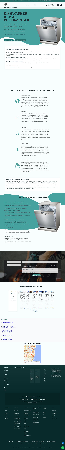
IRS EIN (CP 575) (30, 443)
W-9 (36, 443)
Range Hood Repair (17, 423)
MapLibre (26, 361)
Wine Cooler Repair (17, 426)
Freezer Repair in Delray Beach (7, 330)
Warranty (6, 418)
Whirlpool (44, 417)
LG (43, 414)
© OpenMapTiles (34, 361)
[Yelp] (45, 372)
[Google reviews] (45, 370)
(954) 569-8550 (33, 399)
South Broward (35, 419)
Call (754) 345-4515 (47, 0)
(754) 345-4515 (50, 4)
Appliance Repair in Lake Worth (7, 338)
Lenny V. (46, 291)
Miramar (25, 428)
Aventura (25, 416)
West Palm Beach (26, 431)
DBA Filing (42, 441)
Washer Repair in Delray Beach (7, 323)
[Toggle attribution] (39, 361)
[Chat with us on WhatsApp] (62, 447)
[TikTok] (45, 378)
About (6, 410)
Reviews (6, 416)
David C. (52, 291)
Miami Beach (26, 413)
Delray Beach (26, 433)
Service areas (35, 5)
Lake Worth (20, 67)
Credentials (53, 416)
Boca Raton (12, 67)
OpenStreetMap (27, 362)
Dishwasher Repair (17, 418)
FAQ (5, 415)
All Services (16, 410)
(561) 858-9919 (42, 399)
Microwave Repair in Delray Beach (7, 326)
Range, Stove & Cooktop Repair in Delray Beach (9, 327)
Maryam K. (40, 291)
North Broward (35, 420)
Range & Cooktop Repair (18, 421)
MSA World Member (43, 443)
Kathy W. (21, 291)
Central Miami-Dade (36, 414)
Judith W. (28, 291)
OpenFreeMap (30, 361)
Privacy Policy (29, 266)
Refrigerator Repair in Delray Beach (7, 322)
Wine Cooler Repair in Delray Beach (7, 332)
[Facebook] (45, 374)
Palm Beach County (36, 422)
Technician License (10, 441)
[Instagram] (45, 376)
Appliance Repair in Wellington (7, 339)
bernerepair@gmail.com (57, 376)
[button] (28, 5)
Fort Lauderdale (26, 415)
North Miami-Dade (36, 412)
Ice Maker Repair (17, 428)
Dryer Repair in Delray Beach (6, 325)
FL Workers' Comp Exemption (51, 441)
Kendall (25, 421)
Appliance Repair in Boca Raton (7, 335)
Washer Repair (16, 415)
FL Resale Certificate (22, 443)
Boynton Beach (16, 67)
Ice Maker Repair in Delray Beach (7, 331)
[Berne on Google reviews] (58, 5)
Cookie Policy (54, 413)
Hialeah (25, 423)
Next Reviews (36, 311)
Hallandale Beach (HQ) (27, 410)
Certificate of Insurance (35, 441)
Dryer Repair (16, 416)
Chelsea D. (34, 291)
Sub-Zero (44, 412)
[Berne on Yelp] (61, 5)
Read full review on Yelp (22, 308)
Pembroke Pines (26, 426)
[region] (32, 354)
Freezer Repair (16, 413)
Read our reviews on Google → (13, 298)
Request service (8, 40)
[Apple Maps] (45, 381)
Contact (42, 5)
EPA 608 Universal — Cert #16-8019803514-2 (22, 441)
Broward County (35, 417)
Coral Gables (26, 418)
